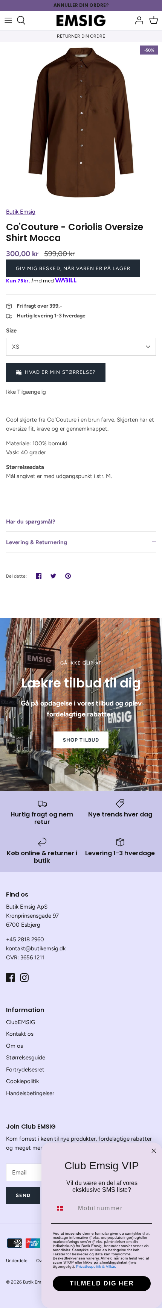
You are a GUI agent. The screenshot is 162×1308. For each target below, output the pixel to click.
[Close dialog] (153, 1150)
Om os (14, 1045)
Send (23, 1195)
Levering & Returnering (36, 542)
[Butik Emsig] (81, 20)
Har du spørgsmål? (30, 521)
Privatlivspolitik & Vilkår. (96, 1266)
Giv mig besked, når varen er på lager (73, 268)
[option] (81, 122)
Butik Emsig (20, 211)
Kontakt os (20, 1033)
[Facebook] (10, 977)
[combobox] (63, 1208)
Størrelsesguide (25, 1057)
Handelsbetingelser (30, 1093)
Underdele (17, 1260)
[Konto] (137, 20)
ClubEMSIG (20, 1022)
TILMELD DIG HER (102, 1283)
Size (11, 330)
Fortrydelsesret (25, 1069)
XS (16, 346)
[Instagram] (24, 977)
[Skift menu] (8, 20)
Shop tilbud (81, 740)
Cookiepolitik (22, 1081)
